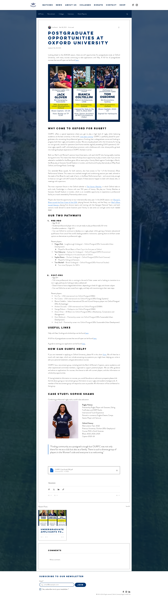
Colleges (61, 14)
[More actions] (119, 27)
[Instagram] (136, 5)
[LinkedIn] (129, 592)
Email (41, 581)
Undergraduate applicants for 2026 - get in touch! (52, 530)
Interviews (71, 14)
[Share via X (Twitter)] (54, 489)
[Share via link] (63, 489)
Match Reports (82, 14)
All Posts (41, 14)
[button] (47, 5)
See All (128, 506)
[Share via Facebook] (49, 489)
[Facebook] (133, 5)
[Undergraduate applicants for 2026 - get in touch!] (52, 518)
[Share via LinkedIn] (58, 489)
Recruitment (51, 14)
